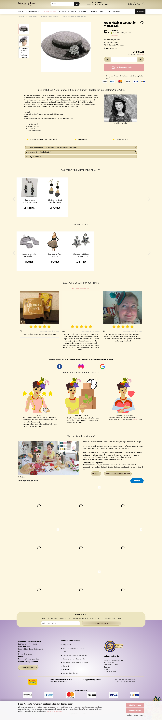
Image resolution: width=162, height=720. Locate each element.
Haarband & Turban (67, 12)
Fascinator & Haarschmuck (29, 12)
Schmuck (82, 12)
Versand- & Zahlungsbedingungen (75, 655)
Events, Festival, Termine (27, 644)
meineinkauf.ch (129, 682)
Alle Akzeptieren (135, 705)
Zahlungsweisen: (81, 690)
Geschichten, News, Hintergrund (30, 649)
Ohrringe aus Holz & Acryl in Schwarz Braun (55, 201)
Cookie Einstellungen (70, 673)
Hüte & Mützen (50, 12)
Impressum (67, 645)
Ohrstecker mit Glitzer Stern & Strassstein (81, 255)
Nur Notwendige (135, 710)
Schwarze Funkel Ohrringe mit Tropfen (29, 201)
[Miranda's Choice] (27, 4)
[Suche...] (77, 4)
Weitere (116, 12)
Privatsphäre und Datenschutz (74, 659)
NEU (101, 12)
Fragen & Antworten (26, 654)
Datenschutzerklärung (54, 711)
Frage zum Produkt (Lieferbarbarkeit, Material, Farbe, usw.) (124, 77)
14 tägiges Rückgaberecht (92, 680)
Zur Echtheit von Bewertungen (73, 648)
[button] (130, 4)
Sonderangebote (110, 671)
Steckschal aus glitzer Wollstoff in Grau (29, 255)
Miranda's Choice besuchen (28, 659)
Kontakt (140, 12)
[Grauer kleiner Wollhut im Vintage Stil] (66, 47)
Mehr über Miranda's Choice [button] (118, 474)
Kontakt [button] (95, 474)
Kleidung (93, 12)
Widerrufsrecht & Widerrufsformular (75, 662)
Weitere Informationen (135, 715)
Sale (108, 12)
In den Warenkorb (124, 67)
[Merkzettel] (139, 4)
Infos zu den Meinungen (81, 288)
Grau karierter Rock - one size (55, 255)
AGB (64, 652)
